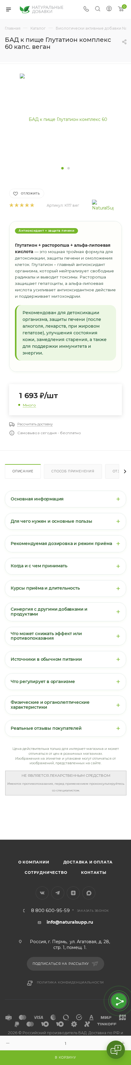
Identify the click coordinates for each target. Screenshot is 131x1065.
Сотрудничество (46, 872)
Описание (22, 471)
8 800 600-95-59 (50, 910)
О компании (33, 862)
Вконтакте (42, 893)
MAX (88, 893)
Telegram (57, 893)
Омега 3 (8, 830)
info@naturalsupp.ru (70, 922)
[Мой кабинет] (109, 9)
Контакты (93, 872)
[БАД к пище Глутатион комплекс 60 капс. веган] (65, 119)
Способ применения (72, 471)
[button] (62, 168)
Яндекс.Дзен (73, 893)
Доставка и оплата (88, 862)
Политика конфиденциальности (70, 982)
